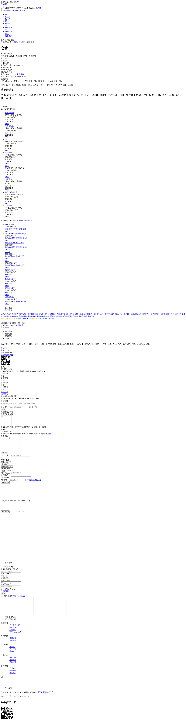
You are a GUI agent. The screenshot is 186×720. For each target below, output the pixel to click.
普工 (7, 166)
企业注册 (12, 649)
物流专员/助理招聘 (40, 314)
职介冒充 (35, 398)
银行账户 (12, 673)
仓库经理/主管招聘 (122, 314)
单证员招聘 (37, 316)
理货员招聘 (82, 316)
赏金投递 (4, 392)
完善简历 (4, 394)
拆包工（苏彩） (11, 279)
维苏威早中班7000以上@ (14, 243)
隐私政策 (12, 627)
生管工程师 (9, 126)
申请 (7, 124)
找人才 (7, 19)
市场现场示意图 (15, 632)
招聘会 (7, 23)
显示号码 (20, 74)
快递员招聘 (64, 316)
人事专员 (8, 179)
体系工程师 (9, 113)
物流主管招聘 (27, 314)
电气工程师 (27, 319)
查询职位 (12, 640)
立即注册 (12, 596)
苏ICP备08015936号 (45, 692)
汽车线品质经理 (11, 192)
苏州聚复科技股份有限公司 (15, 301)
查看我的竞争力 (7, 355)
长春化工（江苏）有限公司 (15, 229)
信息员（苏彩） (11, 288)
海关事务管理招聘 (17, 316)
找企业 (7, 21)
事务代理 (8, 31)
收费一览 (12, 670)
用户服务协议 (14, 625)
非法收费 (28, 398)
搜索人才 (12, 651)
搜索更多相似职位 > (24, 220)
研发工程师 (9, 224)
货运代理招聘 (176, 314)
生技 (7, 139)
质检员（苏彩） (11, 270)
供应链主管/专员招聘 (81, 314)
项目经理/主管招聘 (163, 314)
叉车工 (7, 252)
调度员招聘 (73, 316)
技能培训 (8, 27)
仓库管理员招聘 (135, 314)
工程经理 (8, 205)
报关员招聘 (28, 316)
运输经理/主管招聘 (149, 314)
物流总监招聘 (6, 314)
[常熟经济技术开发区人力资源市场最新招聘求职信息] (14, 10)
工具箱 (12, 668)
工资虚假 (20, 398)
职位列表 (22, 42)
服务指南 (8, 36)
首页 (7, 14)
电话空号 (4, 398)
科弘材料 (8, 274)
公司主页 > (5, 348)
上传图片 (4, 453)
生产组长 (8, 152)
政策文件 (12, 660)
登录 (49, 434)
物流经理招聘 (17, 314)
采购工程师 (9, 297)
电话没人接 (12, 398)
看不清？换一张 (35, 480)
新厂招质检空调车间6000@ (15, 234)
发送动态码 (5, 591)
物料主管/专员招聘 (107, 314)
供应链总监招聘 (54, 314)
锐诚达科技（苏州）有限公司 (12, 325)
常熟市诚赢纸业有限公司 (14, 256)
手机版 (38, 8)
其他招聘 (90, 316)
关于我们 (12, 630)
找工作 (7, 17)
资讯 (7, 34)
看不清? (34, 407)
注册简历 (12, 638)
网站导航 (4, 4)
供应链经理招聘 (66, 314)
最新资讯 (12, 662)
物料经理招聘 (94, 314)
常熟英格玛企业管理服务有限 (16, 238)
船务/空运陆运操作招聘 (51, 316)
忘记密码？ (21, 596)
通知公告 (12, 657)
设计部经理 (49, 319)
